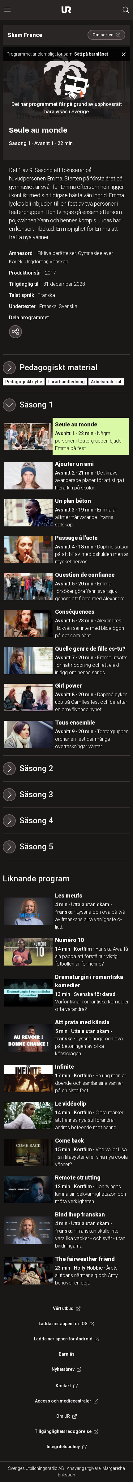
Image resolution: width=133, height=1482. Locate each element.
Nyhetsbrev (63, 1369)
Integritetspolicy (63, 1446)
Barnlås (67, 1354)
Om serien (103, 34)
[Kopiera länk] (15, 331)
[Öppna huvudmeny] (7, 10)
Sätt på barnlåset (91, 54)
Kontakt (63, 1385)
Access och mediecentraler (63, 1400)
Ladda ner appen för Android (63, 1338)
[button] (67, 405)
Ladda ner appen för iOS (63, 1323)
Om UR (63, 1416)
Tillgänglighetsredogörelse (63, 1431)
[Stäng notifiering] (124, 54)
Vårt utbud (63, 1308)
